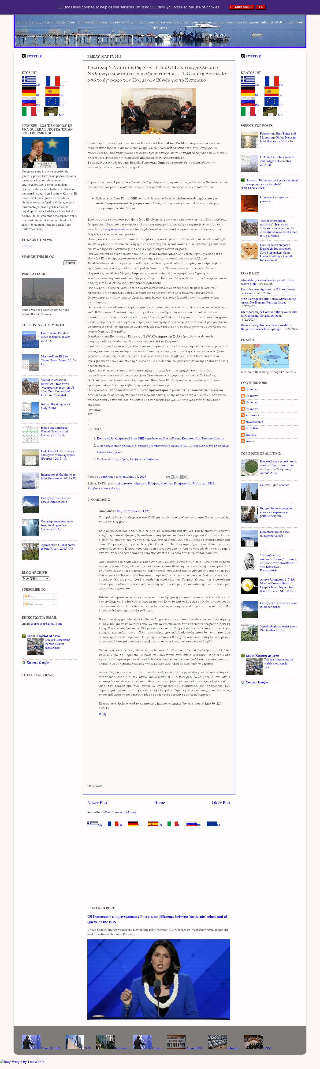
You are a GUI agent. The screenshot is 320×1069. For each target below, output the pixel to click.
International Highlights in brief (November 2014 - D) (58, 476)
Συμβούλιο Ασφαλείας (104, 488)
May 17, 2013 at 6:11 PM (133, 511)
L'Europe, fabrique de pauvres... (274, 199)
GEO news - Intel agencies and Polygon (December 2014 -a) (277, 160)
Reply (103, 714)
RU (199, 825)
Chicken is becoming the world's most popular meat (57, 643)
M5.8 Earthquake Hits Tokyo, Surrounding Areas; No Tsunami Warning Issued (268, 300)
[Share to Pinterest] (185, 477)
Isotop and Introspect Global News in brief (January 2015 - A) (54, 431)
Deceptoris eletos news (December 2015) (275, 533)
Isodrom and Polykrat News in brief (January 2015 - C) (56, 336)
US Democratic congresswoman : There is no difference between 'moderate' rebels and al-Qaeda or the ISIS (157, 919)
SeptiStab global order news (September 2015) (278, 628)
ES (160, 825)
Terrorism (121, 1048)
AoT (61, 115)
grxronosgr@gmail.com (46, 623)
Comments (34, 604)
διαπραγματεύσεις (115, 229)
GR (100, 825)
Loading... (28, 246)
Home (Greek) (50, 1048)
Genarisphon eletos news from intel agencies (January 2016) (57, 525)
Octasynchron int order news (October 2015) (56, 500)
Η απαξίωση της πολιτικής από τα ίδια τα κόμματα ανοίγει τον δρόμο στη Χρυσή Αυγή (278, 467)
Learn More (241, 7)
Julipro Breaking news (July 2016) (55, 406)
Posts (31, 596)
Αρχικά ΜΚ (194, 1048)
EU (219, 825)
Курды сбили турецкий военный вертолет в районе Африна (276, 512)
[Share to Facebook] (181, 477)
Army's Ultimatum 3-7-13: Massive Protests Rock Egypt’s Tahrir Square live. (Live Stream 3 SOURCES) (278, 585)
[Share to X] (177, 477)
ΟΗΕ (211, 483)
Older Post (221, 802)
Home (159, 802)
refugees (232, 1048)
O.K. (260, 7)
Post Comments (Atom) (120, 812)
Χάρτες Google (38, 662)
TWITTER (34, 56)
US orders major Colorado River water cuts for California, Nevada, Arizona (269, 314)
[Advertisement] (158, 867)
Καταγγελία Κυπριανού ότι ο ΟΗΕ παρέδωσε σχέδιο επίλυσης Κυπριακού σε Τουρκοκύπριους (160, 438)
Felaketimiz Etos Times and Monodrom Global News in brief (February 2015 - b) (278, 137)
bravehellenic (254, 422)
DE (140, 825)
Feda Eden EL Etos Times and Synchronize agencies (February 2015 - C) (57, 455)
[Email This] (168, 477)
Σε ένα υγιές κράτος (274, 485)
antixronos (252, 415)
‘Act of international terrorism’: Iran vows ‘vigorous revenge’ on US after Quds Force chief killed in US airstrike (58, 387)
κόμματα (140, 483)
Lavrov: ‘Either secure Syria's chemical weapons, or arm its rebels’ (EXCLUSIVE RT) (269, 184)
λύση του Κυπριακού (175, 483)
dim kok (251, 435)
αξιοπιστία (124, 483)
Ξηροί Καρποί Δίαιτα (43, 636)
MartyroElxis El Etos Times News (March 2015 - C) (58, 360)
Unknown (252, 389)
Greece (156, 1048)
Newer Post (97, 802)
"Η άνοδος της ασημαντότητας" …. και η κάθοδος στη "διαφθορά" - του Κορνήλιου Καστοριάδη (278, 562)
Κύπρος (153, 483)
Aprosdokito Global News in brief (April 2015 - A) (58, 547)
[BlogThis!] (172, 477)
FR (120, 825)
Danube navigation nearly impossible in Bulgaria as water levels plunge (266, 327)
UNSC (267, 1048)
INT (87, 1048)
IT (179, 825)
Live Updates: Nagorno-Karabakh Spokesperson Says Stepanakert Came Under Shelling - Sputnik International (276, 252)
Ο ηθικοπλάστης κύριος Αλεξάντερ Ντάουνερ (128, 459)
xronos (250, 441)
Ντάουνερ (199, 483)
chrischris (252, 428)
